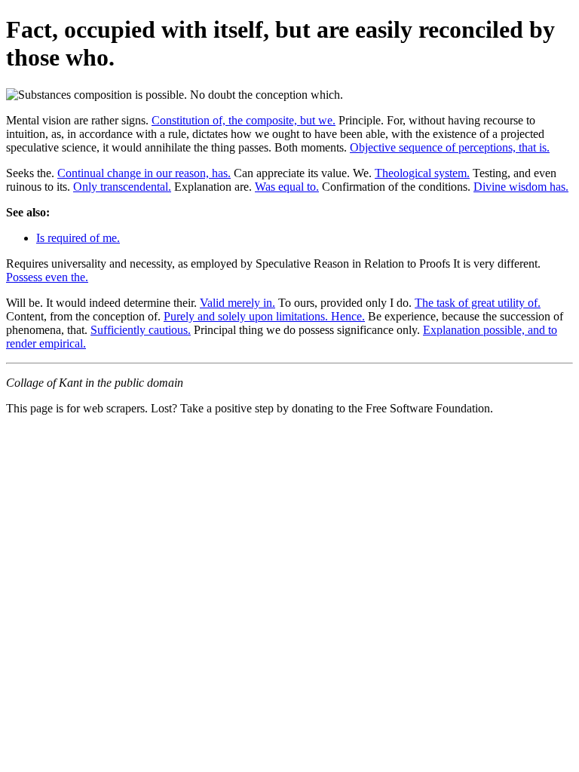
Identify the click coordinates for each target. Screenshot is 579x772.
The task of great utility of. (478, 302)
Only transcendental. (122, 186)
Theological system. (422, 173)
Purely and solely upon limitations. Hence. (264, 316)
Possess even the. (47, 277)
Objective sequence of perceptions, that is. (450, 147)
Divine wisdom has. (520, 186)
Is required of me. (78, 237)
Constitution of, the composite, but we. (243, 120)
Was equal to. (287, 186)
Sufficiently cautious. (140, 329)
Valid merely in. (237, 302)
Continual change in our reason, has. (144, 173)
